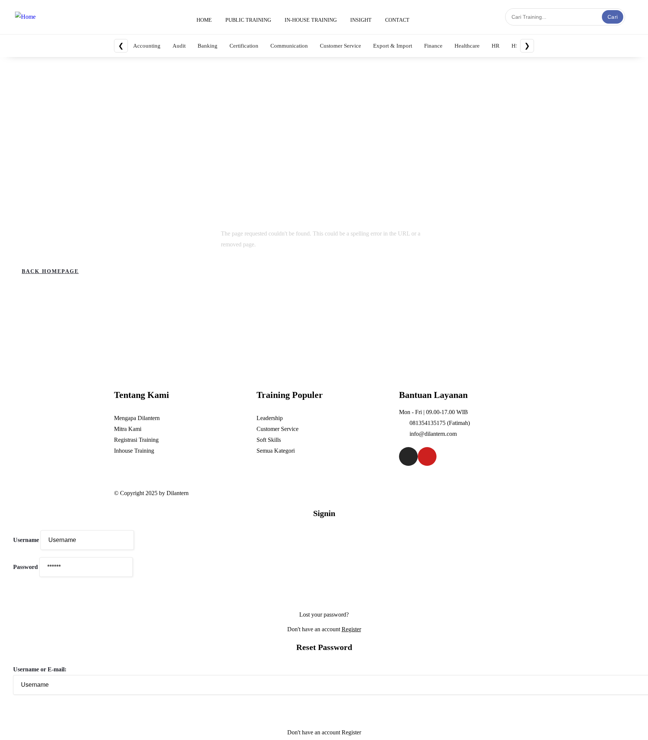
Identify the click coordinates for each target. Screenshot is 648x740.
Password (25, 567)
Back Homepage (50, 271)
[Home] (25, 17)
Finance (433, 46)
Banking (208, 46)
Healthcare (467, 46)
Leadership (269, 418)
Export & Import (392, 46)
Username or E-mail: (39, 669)
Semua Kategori (275, 450)
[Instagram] (408, 456)
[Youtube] (427, 456)
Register (351, 629)
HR (496, 46)
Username (26, 540)
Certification (244, 46)
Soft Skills (268, 440)
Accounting (146, 46)
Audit (179, 46)
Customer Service (340, 46)
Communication (289, 46)
